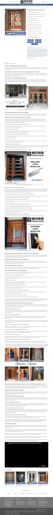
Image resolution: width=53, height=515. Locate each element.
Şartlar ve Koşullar (8, 512)
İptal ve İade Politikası (15, 512)
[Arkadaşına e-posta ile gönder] (31, 58)
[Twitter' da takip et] (7, 505)
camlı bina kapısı (45, 53)
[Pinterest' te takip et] (10, 505)
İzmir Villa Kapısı (34, 511)
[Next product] (45, 7)
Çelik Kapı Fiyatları (7, 510)
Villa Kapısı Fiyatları (33, 504)
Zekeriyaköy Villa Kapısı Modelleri (26, 511)
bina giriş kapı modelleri (32, 51)
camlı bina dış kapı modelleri (39, 53)
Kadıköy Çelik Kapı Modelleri (41, 511)
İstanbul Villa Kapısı (20, 4)
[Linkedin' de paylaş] (34, 58)
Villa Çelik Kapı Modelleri (24, 510)
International (35, 4)
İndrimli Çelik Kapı (21, 502)
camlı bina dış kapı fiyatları (32, 53)
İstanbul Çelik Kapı (18, 503)
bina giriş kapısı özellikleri (37, 52)
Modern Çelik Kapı (20, 504)
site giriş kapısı (42, 56)
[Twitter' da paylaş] (29, 58)
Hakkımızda (40, 4)
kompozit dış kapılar (32, 56)
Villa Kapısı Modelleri (12, 4)
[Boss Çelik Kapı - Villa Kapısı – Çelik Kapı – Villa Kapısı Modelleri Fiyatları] (26, 1)
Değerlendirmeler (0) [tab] (11, 63)
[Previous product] (47, 7)
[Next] (48, 480)
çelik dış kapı (34, 54)
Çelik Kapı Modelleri (28, 4)
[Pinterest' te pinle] (32, 58)
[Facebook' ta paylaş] (28, 58)
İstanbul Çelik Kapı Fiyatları (16, 511)
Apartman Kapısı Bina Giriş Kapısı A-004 (31, 486)
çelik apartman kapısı (29, 54)
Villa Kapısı (28, 501)
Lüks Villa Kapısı (29, 503)
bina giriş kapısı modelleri (30, 52)
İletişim (45, 4)
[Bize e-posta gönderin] (8, 505)
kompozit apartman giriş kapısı (40, 54)
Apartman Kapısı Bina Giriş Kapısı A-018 (42, 486)
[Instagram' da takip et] (5, 505)
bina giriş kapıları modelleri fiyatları (39, 51)
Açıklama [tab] (6, 63)
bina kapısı (41, 52)
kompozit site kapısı (37, 56)
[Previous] (4, 480)
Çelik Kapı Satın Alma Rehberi (15, 510)
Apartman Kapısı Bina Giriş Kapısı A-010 (9, 486)
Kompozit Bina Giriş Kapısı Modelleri (34, 47)
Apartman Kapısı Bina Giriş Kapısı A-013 (20, 486)
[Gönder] (16, 2)
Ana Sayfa (6, 4)
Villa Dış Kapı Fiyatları (32, 510)
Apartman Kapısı (41, 47)
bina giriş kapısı (46, 51)
